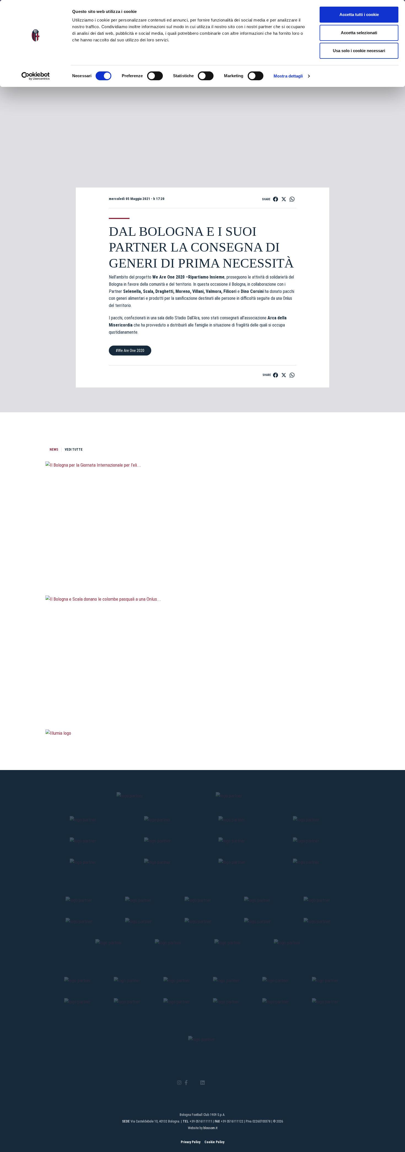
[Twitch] (217, 1083)
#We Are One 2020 (130, 350)
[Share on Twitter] (284, 199)
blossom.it (210, 1128)
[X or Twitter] (194, 1083)
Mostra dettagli (288, 76)
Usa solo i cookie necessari (359, 50)
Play (202, 116)
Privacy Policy (190, 1142)
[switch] (155, 75)
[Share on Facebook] (275, 199)
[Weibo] (225, 1083)
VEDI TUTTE (74, 449)
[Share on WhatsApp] (292, 199)
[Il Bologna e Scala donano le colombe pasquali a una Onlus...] (202, 699)
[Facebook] (186, 1083)
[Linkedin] (202, 1083)
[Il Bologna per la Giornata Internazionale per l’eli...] (202, 565)
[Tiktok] (209, 1083)
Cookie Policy (214, 1142)
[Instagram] (179, 1083)
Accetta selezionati (359, 32)
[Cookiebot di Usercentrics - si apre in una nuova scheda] (36, 76)
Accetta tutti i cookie (359, 14)
